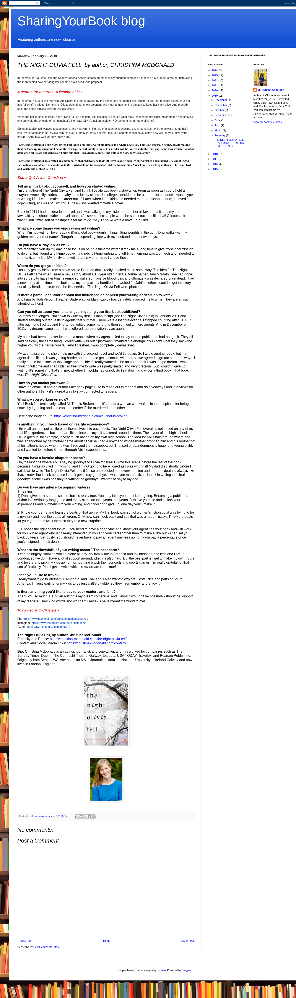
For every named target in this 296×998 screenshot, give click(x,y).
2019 (215, 95)
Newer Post (25, 940)
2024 (215, 70)
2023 (215, 75)
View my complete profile (268, 122)
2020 (215, 90)
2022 (215, 80)
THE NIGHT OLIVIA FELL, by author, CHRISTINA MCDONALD (229, 143)
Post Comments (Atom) (46, 947)
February (220, 135)
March (219, 130)
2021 (215, 85)
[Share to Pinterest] (93, 816)
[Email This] (77, 816)
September (221, 115)
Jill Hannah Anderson (271, 89)
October (220, 110)
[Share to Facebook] (89, 816)
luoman (161, 970)
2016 (215, 163)
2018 (215, 153)
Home (106, 940)
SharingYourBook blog (81, 21)
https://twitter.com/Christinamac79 (48, 626)
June (218, 120)
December (221, 100)
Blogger (186, 970)
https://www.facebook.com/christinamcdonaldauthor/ (55, 618)
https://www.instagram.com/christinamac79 (59, 622)
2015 (215, 169)
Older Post (187, 940)
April (218, 125)
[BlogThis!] (81, 816)
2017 (215, 158)
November (221, 105)
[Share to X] (85, 816)
